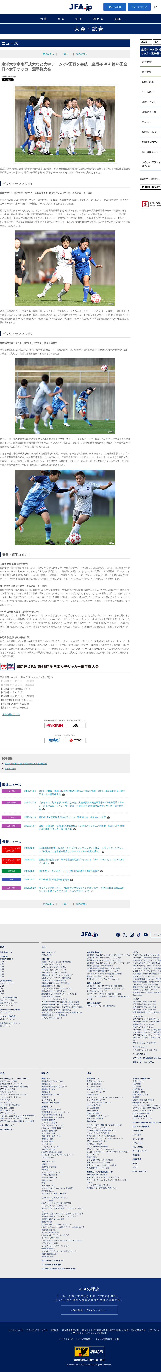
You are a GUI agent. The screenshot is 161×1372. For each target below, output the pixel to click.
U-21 (2, 964)
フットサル (137, 1134)
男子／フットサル (7, 1000)
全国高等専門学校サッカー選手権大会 (56, 1009)
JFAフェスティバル (7, 1113)
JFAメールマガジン (140, 1171)
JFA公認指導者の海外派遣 (52, 1152)
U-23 (2, 961)
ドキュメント (138, 1143)
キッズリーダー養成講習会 (10, 1105)
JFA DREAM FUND (140, 1116)
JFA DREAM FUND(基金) (51, 1264)
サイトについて (16, 1330)
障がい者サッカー (7, 1110)
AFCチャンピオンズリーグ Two (54, 969)
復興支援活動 (92, 1157)
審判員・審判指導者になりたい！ (54, 1086)
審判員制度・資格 (48, 1089)
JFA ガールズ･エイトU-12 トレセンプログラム (105, 1097)
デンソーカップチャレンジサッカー (55, 999)
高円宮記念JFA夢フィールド (98, 1115)
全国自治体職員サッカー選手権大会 (55, 983)
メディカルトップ (48, 1161)
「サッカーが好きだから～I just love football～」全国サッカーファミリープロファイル (18, 1117)
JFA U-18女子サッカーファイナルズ (147, 965)
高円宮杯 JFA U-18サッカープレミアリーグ (104, 957)
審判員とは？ (47, 1083)
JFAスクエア (5, 1099)
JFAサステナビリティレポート (99, 1162)
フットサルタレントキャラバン (99, 1102)
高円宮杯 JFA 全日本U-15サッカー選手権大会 (105, 985)
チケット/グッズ (139, 7)
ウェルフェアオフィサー (51, 1237)
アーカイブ (64, 1338)
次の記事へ (81, 53)
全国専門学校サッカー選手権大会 (54, 1015)
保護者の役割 (47, 1221)
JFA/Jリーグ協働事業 (95, 1118)
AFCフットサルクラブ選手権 (144, 1043)
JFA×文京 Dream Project (142, 1113)
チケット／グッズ (139, 1151)
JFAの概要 (137, 1083)
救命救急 (45, 1169)
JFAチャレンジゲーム (8, 1091)
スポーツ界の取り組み (50, 1232)
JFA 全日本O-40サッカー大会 (144, 1001)
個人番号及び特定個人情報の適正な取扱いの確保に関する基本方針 (114, 1330)
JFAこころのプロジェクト (97, 1141)
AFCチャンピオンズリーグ (52, 964)
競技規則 (45, 1097)
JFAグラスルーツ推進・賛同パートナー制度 (17, 1121)
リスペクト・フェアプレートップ (54, 1197)
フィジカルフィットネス (51, 1146)
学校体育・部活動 (7, 1107)
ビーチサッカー (6, 1012)
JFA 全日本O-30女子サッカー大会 (146, 957)
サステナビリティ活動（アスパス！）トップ (104, 1125)
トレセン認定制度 (94, 1083)
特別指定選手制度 (94, 1105)
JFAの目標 (137, 1086)
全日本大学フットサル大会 (143, 1027)
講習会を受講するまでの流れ (53, 1117)
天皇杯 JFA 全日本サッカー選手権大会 (56, 961)
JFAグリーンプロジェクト (97, 1127)
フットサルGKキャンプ (96, 1099)
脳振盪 (44, 1164)
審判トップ (46, 1078)
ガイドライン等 (48, 1157)
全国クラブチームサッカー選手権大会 (56, 977)
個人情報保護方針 (70, 1330)
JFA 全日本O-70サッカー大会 (144, 1009)
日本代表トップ (6, 952)
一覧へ (65, 53)
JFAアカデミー (92, 1110)
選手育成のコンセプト (95, 1081)
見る (61, 18)
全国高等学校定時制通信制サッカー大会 (102, 971)
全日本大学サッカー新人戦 (52, 996)
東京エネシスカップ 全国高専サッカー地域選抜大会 (62, 1012)
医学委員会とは (48, 1190)
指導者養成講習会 (48, 1120)
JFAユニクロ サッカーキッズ (11, 1083)
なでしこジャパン (7, 983)
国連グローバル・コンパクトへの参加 (101, 1165)
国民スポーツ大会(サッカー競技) (54, 972)
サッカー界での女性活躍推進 (98, 1133)
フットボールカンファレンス (53, 1125)
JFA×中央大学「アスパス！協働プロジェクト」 (105, 1138)
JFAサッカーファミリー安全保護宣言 (101, 1135)
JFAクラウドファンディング (53, 1260)
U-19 (2, 966)
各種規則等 (137, 1159)
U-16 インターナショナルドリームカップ (103, 979)
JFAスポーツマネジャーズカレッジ (100, 1149)
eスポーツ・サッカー (8, 1019)
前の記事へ (48, 53)
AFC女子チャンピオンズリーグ (145, 989)
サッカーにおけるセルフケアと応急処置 (57, 1188)
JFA (89, 1073)
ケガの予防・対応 (48, 1185)
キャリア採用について (106, 1338)
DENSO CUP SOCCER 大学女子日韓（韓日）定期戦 (62, 1007)
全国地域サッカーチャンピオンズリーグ (57, 975)
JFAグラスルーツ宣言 (8, 1081)
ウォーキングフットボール (10, 1097)
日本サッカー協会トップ (142, 1078)
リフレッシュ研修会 (49, 1122)
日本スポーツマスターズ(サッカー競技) (57, 988)
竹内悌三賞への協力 (94, 1143)
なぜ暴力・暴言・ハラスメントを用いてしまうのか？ (62, 1213)
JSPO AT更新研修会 (49, 1174)
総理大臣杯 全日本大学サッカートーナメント (59, 993)
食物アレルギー (48, 1180)
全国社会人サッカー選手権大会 (54, 980)
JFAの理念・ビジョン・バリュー (89, 1310)
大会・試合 (89, 28)
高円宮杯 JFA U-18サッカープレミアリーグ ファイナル (108, 955)
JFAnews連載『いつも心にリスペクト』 (57, 1224)
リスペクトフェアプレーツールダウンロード (59, 1251)
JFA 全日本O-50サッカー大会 (144, 1004)
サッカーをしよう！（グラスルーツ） (14, 1078)
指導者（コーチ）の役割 (51, 1109)
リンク (135, 1167)
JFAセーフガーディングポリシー (54, 1205)
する (79, 18)
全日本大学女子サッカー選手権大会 (147, 963)
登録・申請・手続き (140, 1094)
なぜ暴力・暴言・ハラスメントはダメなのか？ (60, 1216)
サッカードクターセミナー (52, 1172)
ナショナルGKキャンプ (96, 1091)
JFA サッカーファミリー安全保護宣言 (56, 1203)
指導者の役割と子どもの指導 (53, 1219)
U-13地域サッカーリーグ (97, 991)
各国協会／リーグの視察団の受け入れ (101, 1188)
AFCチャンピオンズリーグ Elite (54, 967)
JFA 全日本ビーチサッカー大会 (145, 1049)
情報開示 (136, 1097)
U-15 (2, 976)
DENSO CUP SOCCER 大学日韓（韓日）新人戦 (60, 1004)
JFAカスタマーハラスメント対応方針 (89, 1333)
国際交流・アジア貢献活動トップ (100, 1172)
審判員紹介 (46, 1091)
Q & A (135, 1163)
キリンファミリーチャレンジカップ (14, 1094)
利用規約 (55, 1330)
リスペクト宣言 (48, 1200)
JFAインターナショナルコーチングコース (58, 1154)
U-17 (2, 971)
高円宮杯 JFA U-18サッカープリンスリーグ (104, 960)
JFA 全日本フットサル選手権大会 (146, 1019)
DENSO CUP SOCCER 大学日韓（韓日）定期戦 (60, 1001)
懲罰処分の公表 (48, 1256)
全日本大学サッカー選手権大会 (54, 991)
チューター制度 (48, 1141)
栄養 (43, 1182)
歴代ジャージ (5, 1025)
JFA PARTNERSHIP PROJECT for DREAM (58, 1268)
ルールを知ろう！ (140, 1054)
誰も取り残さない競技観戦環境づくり (101, 1130)
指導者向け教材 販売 (50, 1130)
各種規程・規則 (139, 1091)
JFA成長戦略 (137, 1089)
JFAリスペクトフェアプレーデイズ (55, 1235)
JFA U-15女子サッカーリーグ (144, 976)
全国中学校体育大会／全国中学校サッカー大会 (105, 988)
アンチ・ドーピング (49, 1177)
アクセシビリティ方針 (37, 1330)
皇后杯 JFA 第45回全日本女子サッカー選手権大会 (26, 763)
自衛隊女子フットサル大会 (143, 1024)
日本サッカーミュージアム (143, 1062)
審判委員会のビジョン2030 (52, 1081)
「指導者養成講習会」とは (52, 1114)
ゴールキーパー (48, 1144)
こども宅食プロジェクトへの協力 (100, 1159)
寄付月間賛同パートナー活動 (98, 1167)
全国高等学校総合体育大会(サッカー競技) (103, 968)
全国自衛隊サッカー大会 (51, 985)
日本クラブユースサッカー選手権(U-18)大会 (104, 973)
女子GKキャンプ (93, 1094)
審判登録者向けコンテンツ (52, 1094)
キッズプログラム (7, 1102)
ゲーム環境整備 (93, 1107)
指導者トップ (47, 1106)
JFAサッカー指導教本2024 (52, 1128)
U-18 (2, 969)
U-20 (2, 986)
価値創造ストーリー (140, 1102)
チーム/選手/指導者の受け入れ (98, 1185)
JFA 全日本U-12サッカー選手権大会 (101, 1005)
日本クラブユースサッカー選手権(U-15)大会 (104, 993)
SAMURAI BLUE (6, 959)
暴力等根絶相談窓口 (49, 1253)
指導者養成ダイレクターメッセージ (55, 1112)
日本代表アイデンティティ (10, 1023)
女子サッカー (10, 768)
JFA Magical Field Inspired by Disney (14, 1086)
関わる (98, 18)
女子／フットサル (7, 1005)
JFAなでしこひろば (7, 1089)
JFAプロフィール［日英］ (143, 1118)
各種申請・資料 (48, 1138)
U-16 (2, 974)
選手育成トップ (93, 1078)
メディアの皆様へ (83, 1338)
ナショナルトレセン (94, 1086)
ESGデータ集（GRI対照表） (144, 1099)
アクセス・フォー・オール (143, 1110)
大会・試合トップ (48, 952)
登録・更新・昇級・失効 (51, 1136)
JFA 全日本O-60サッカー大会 (144, 1006)
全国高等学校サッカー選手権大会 (100, 965)
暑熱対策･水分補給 (49, 1166)
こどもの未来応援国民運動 (97, 1146)
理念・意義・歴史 (48, 1133)
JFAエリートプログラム (96, 1089)
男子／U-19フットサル (9, 1002)
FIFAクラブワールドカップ (52, 1017)
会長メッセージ (139, 1081)
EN (156, 7)
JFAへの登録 (115, 7)
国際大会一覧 (47, 955)
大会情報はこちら (11, 714)
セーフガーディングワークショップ (55, 1245)
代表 (44, 18)
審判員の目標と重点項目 (51, 1102)
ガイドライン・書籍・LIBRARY (54, 1193)
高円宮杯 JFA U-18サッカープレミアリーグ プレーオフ (108, 963)
